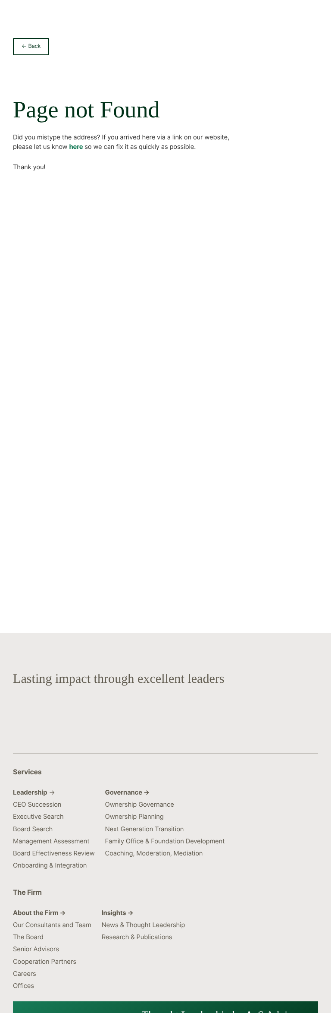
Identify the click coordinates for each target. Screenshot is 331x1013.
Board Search (33, 829)
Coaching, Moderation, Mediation (154, 853)
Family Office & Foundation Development (165, 841)
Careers (24, 974)
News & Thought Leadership (143, 925)
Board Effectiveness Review (54, 853)
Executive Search (38, 816)
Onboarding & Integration (50, 865)
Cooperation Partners (44, 962)
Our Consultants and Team (52, 925)
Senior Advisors (36, 949)
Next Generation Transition (144, 829)
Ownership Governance (139, 804)
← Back (31, 46)
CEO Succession (37, 804)
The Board (28, 937)
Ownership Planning (134, 816)
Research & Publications (137, 937)
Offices (23, 986)
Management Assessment (51, 841)
